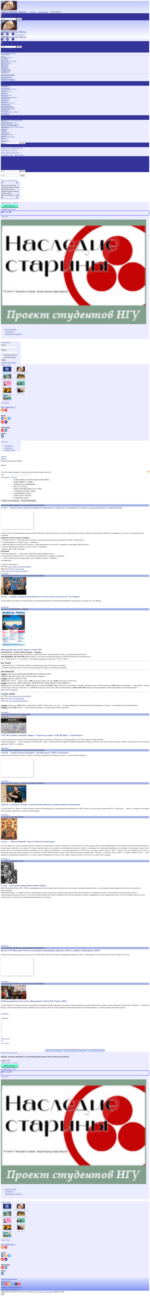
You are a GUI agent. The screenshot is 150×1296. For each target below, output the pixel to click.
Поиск (19, 19)
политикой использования (45, 1292)
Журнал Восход (6, 123)
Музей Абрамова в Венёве (10, 153)
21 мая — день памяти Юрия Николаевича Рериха (23, 885)
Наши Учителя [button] (4, 50)
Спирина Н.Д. (6, 71)
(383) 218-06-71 (6, 16)
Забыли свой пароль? (8, 362)
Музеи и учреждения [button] (5, 145)
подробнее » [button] (5, 573)
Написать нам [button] (6, 1281)
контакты (32, 12)
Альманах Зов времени (9, 125)
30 (1, 1036)
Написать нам (10, 450)
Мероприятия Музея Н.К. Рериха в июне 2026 (21, 650)
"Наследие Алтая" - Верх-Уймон (12, 155)
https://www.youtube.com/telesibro (17, 571)
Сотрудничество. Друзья (9, 112)
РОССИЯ (4, 139)
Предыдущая (5, 1039)
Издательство (5, 105)
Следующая (5, 1043)
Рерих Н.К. (5, 62)
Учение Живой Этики (8, 53)
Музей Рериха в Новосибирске (11, 148)
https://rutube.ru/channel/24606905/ (19, 567)
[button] (8, 407)
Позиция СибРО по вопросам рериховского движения (13, 332)
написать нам (43, 12)
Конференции (6, 98)
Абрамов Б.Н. (5, 69)
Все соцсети (5, 141)
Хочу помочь (5, 114)
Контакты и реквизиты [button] (9, 1279)
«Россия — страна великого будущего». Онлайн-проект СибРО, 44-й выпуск (35, 753)
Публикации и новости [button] (5, 117)
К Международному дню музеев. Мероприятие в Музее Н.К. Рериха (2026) (34, 1001)
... (1, 1034)
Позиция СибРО (6, 78)
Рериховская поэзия (8, 103)
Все (2, 1041)
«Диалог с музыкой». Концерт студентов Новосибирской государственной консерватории (40, 804)
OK (3, 1294)
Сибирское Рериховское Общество (11, 1287)
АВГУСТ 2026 (6, 212)
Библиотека (5, 128)
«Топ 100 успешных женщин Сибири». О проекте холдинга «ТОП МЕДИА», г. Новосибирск (42, 735)
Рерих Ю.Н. (5, 64)
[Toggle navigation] (1, 42)
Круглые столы (6, 91)
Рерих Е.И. (4, 60)
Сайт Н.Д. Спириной (8, 80)
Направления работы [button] (5, 83)
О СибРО (4, 87)
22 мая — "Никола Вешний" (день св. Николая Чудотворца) (28, 841)
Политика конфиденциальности (10, 1289)
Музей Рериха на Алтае (9, 150)
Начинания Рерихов (8, 75)
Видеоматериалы (7, 134)
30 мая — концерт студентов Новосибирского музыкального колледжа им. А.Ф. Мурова (40, 597)
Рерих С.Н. (5, 67)
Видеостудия (5, 109)
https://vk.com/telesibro (16, 569)
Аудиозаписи (5, 132)
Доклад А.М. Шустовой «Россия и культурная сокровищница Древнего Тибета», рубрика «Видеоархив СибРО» (51, 950)
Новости (4, 121)
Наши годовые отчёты (8, 89)
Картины (4, 130)
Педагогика (5, 100)
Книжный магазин (7, 107)
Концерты (4, 96)
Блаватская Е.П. (6, 58)
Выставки (4, 93)
